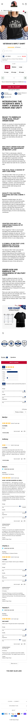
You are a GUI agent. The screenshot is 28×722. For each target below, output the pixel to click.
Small (7, 67)
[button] (14, 47)
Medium (14, 67)
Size (14, 63)
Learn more (4, 60)
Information (13, 705)
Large (20, 67)
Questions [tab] (13, 357)
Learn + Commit (13, 701)
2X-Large (13, 72)
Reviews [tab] (4, 357)
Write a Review (14, 362)
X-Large (6, 72)
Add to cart (6, 695)
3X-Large (21, 72)
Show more (13, 663)
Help (13, 710)
